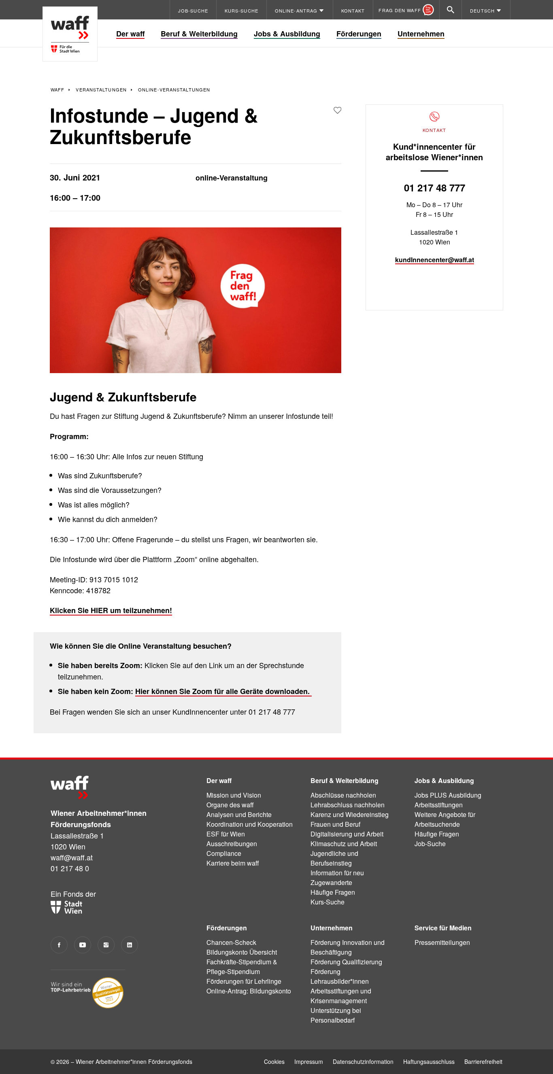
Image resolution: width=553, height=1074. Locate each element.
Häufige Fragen (333, 892)
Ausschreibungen (231, 843)
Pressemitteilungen (442, 942)
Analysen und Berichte (239, 814)
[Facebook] (59, 944)
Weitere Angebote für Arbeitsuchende (445, 819)
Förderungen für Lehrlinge (243, 981)
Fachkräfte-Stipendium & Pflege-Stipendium (241, 966)
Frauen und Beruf (335, 824)
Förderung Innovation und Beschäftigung (348, 947)
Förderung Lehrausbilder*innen (340, 976)
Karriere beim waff (232, 863)
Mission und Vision (233, 795)
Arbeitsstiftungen (439, 804)
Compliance (223, 853)
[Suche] (451, 9)
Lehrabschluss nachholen (348, 804)
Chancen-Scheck (231, 942)
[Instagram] (106, 944)
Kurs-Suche (328, 901)
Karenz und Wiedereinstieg (350, 814)
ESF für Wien (225, 833)
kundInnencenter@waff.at (434, 259)
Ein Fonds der (73, 893)
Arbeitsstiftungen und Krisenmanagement (341, 995)
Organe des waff (230, 804)
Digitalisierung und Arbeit (347, 833)
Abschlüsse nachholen (343, 795)
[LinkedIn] (129, 944)
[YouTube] (82, 944)
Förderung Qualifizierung (346, 961)
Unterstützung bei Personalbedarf (336, 1015)
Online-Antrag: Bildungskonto (248, 990)
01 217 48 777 (434, 187)
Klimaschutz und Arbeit (344, 843)
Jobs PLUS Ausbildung (448, 795)
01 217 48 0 (70, 868)
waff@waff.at (72, 857)
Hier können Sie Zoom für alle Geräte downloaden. (223, 691)
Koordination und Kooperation (249, 824)
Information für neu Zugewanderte (337, 877)
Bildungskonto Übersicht (241, 952)
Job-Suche (430, 843)
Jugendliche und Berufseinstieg (334, 858)
